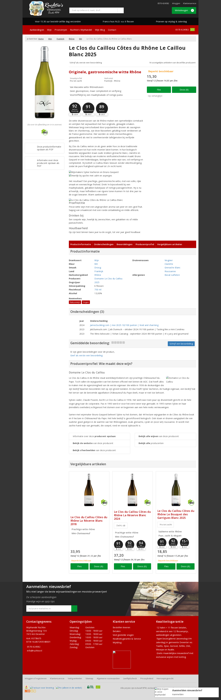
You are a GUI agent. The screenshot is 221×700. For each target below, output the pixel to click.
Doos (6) (184, 89)
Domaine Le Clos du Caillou (108, 278)
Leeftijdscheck (130, 678)
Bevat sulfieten (172, 274)
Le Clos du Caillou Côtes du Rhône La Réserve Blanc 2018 (89, 520)
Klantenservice (189, 3)
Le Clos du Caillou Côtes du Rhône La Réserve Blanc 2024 (132, 515)
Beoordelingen (124, 244)
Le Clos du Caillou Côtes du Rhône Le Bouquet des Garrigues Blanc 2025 (175, 514)
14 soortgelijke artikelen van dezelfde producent (172, 62)
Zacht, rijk (121, 525)
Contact (112, 29)
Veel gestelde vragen (123, 635)
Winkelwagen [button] (184, 10)
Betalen (117, 631)
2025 (96, 282)
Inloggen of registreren (36, 678)
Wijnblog (117, 642)
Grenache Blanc (173, 267)
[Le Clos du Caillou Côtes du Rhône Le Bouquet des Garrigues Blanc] (176, 490)
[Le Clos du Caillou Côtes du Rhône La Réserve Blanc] (89, 490)
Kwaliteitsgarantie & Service (127, 638)
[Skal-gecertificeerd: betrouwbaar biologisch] (192, 29)
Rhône (71, 39)
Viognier (169, 260)
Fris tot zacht (166, 524)
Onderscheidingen (104, 244)
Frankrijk (60, 39)
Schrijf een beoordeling (181, 343)
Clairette (169, 263)
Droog (97, 267)
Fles (159, 89)
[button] (75, 109)
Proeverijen (61, 29)
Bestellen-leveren (121, 627)
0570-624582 (163, 3)
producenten (151, 443)
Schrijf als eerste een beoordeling (86, 62)
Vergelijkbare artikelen (169, 244)
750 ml (97, 289)
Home (41, 39)
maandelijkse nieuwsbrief (176, 653)
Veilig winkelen (75, 678)
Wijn (49, 29)
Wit (80, 39)
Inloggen (176, 3)
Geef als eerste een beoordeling (86, 355)
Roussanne (170, 271)
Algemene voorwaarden (108, 678)
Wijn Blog (100, 29)
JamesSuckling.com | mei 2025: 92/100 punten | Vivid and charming (124, 325)
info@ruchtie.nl (34, 650)
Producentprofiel (145, 244)
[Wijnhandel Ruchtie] (46, 8)
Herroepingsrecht (165, 678)
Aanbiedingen (37, 29)
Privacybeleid (146, 678)
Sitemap (89, 678)
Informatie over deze (94, 436)
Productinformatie (80, 244)
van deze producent (93, 443)
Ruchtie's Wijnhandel (81, 29)
